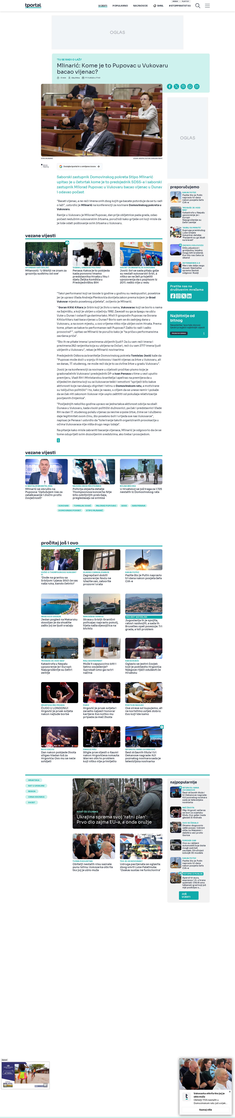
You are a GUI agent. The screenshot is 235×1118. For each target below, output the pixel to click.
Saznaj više (205, 1109)
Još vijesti (186, 895)
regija (31, 791)
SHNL (160, 5)
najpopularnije (183, 782)
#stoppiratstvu (180, 5)
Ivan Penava (138, 505)
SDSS (124, 505)
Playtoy (185, 1)
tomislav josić (82, 505)
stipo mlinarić (94, 510)
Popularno (120, 5)
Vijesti (102, 5)
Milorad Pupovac (106, 505)
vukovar (63, 505)
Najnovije (140, 5)
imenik (175, 1)
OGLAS (117, 32)
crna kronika (36, 797)
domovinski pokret (69, 510)
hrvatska (33, 780)
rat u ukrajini (36, 786)
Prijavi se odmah (179, 333)
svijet (31, 802)
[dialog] (206, 1087)
